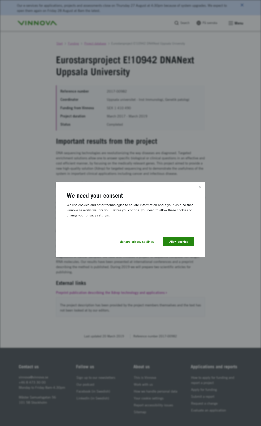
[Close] (200, 187)
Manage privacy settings (136, 242)
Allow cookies (178, 242)
